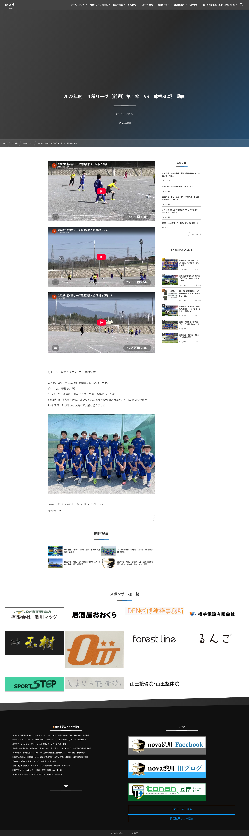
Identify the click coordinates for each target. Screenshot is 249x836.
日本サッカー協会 (181, 809)
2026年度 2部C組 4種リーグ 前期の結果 (190, 336)
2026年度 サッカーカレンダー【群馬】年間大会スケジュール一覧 (37, 774)
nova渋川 (11, 4)
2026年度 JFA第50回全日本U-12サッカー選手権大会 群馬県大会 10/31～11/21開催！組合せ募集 (48, 752)
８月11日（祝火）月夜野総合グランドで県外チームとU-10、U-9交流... (180, 211)
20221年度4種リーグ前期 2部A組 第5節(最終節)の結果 (135, 550)
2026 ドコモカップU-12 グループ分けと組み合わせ (189, 323)
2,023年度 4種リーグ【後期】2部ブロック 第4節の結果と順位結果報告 (82, 563)
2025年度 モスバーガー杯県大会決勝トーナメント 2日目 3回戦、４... (189, 308)
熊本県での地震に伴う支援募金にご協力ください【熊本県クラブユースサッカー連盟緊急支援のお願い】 (52, 748)
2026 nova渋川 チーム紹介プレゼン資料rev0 (180, 223)
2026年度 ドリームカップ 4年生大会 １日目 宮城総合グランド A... (181, 198)
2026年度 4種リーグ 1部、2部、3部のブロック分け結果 (189, 262)
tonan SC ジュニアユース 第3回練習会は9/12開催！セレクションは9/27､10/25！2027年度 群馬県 (49, 739)
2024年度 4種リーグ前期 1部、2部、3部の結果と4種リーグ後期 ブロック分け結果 (135, 563)
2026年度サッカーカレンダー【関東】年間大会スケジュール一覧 (37, 770)
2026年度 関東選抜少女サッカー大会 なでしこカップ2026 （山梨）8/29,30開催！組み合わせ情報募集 (50, 735)
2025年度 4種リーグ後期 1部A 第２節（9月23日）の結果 (82, 550)
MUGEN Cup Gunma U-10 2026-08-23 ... (179, 186)
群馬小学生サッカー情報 (67, 726)
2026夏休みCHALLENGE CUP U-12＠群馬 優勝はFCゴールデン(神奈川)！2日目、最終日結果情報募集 (50, 757)
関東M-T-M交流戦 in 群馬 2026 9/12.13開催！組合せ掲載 (34, 761)
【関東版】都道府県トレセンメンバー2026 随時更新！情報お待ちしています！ (42, 765)
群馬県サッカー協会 (181, 818)
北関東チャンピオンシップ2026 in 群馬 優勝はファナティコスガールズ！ (40, 744)
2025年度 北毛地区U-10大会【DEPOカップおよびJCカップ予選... (190, 278)
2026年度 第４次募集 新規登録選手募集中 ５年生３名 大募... (181, 174)
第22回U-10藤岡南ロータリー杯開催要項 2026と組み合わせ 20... (189, 293)
